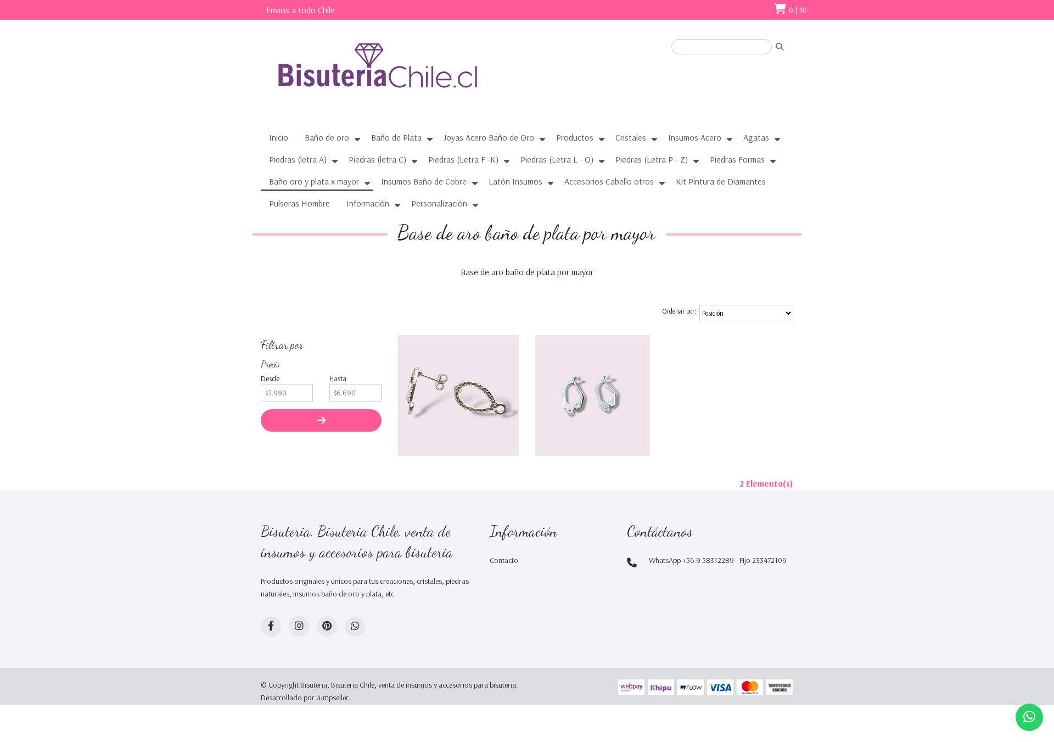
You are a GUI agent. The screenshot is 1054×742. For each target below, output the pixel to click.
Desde (270, 378)
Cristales (630, 137)
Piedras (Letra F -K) (463, 159)
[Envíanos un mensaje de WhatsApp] (1029, 717)
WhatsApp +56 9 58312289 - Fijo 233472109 (718, 560)
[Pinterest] (327, 626)
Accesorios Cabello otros (609, 181)
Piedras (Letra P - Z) (651, 159)
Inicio (278, 137)
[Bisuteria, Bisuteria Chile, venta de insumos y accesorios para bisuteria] (398, 75)
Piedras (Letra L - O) (556, 159)
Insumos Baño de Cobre (424, 181)
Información (367, 203)
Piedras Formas (737, 159)
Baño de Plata (396, 137)
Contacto (504, 560)
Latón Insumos (515, 181)
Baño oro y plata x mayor (314, 181)
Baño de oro (327, 137)
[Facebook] (271, 626)
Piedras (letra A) (298, 159)
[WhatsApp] (355, 626)
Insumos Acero (694, 137)
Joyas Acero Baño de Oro (489, 137)
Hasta (337, 378)
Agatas (756, 137)
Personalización (439, 203)
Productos (574, 137)
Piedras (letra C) (377, 159)
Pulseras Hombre (299, 203)
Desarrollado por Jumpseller (305, 697)
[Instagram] (299, 626)
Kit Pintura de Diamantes (721, 181)
